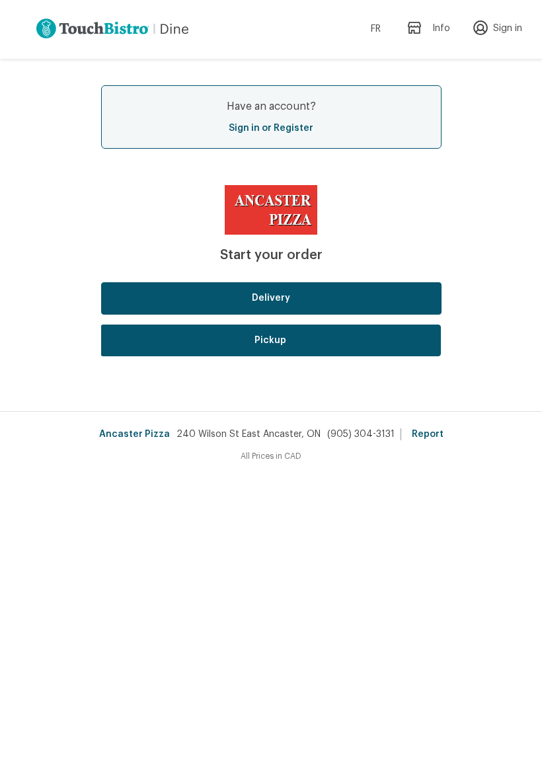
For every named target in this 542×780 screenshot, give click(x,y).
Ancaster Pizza (134, 434)
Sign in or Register (271, 128)
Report (428, 434)
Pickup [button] (270, 340)
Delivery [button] (271, 298)
